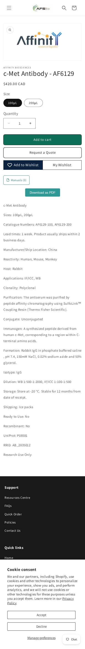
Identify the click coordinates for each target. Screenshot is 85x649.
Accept (41, 615)
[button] (9, 8)
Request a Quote (42, 152)
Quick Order (13, 514)
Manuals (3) (19, 180)
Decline (41, 626)
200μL (33, 103)
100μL (12, 103)
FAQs (8, 506)
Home (9, 558)
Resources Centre (17, 498)
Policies (10, 522)
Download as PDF (43, 192)
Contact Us (13, 530)
